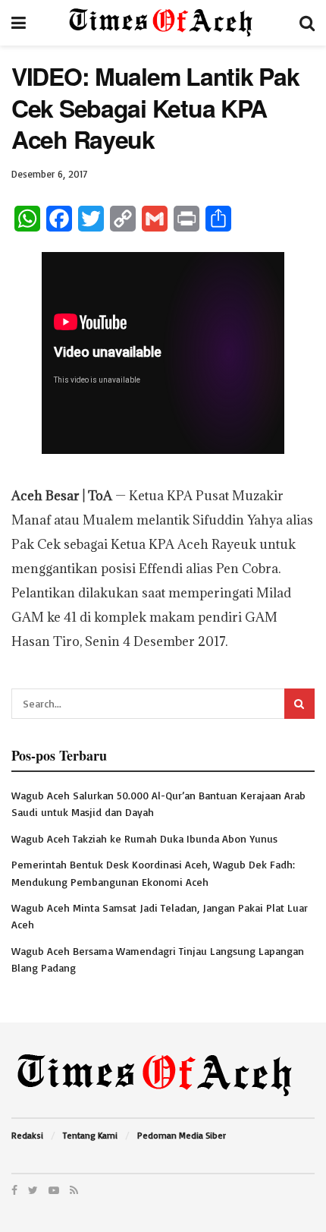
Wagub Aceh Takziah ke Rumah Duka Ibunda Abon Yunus (144, 838)
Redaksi (27, 1135)
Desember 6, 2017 (49, 174)
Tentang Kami (90, 1135)
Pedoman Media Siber (181, 1135)
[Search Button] (299, 703)
